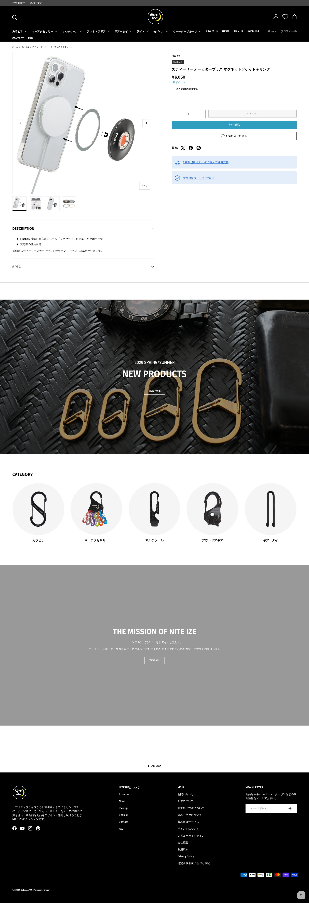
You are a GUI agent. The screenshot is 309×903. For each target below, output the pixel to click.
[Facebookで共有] (191, 148)
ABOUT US (212, 31)
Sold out (252, 113)
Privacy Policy (186, 856)
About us (124, 794)
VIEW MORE (155, 390)
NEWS (225, 31)
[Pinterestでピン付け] (199, 148)
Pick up (123, 807)
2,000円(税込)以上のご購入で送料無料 (206, 162)
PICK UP (238, 31)
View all (154, 660)
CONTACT (18, 38)
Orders (272, 31)
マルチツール (70, 31)
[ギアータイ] (270, 509)
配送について (186, 801)
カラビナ (17, 31)
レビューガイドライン (191, 835)
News (122, 801)
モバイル (158, 31)
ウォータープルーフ (185, 31)
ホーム (15, 47)
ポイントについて (188, 828)
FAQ (30, 38)
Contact (123, 821)
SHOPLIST (253, 31)
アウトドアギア (96, 31)
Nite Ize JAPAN (26, 890)
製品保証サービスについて (199, 177)
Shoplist (124, 814)
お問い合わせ (186, 794)
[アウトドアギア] (212, 509)
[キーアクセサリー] (96, 509)
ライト (141, 31)
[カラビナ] (38, 509)
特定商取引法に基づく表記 (194, 863)
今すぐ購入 (234, 124)
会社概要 (183, 842)
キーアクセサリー (42, 31)
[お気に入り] (285, 17)
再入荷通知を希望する (187, 89)
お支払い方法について (191, 807)
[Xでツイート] (183, 148)
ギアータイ (121, 31)
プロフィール (289, 31)
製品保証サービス (188, 821)
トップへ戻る (154, 766)
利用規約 (183, 849)
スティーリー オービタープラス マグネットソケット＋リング (52, 47)
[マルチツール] (154, 509)
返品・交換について (190, 814)
